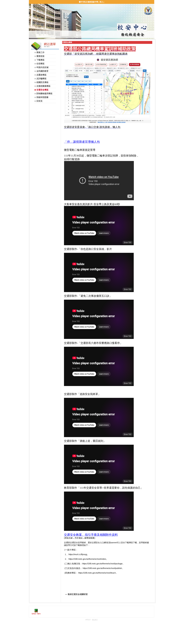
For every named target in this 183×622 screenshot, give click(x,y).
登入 (101, 2)
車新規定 (85, 149)
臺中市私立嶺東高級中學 (88, 2)
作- (76, 249)
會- (84, 127)
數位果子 (95, 619)
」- (94, 53)
